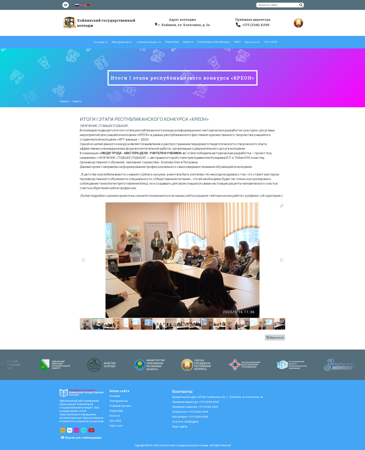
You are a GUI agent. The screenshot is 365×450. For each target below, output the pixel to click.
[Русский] (77, 5)
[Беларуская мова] (87, 5)
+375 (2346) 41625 (198, 416)
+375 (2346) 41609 (208, 406)
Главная (64, 101)
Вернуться (276, 337)
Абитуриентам (120, 42)
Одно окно (250, 42)
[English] (82, 5)
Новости (188, 41)
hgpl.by (183, 426)
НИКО (237, 41)
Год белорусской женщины (213, 41)
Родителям (172, 41)
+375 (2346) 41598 (198, 411)
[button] (282, 206)
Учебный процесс (147, 42)
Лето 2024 (115, 420)
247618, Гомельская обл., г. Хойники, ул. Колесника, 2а (230, 396)
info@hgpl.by (191, 421)
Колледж (99, 42)
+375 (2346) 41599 (209, 401)
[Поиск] (301, 5)
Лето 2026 (270, 41)
